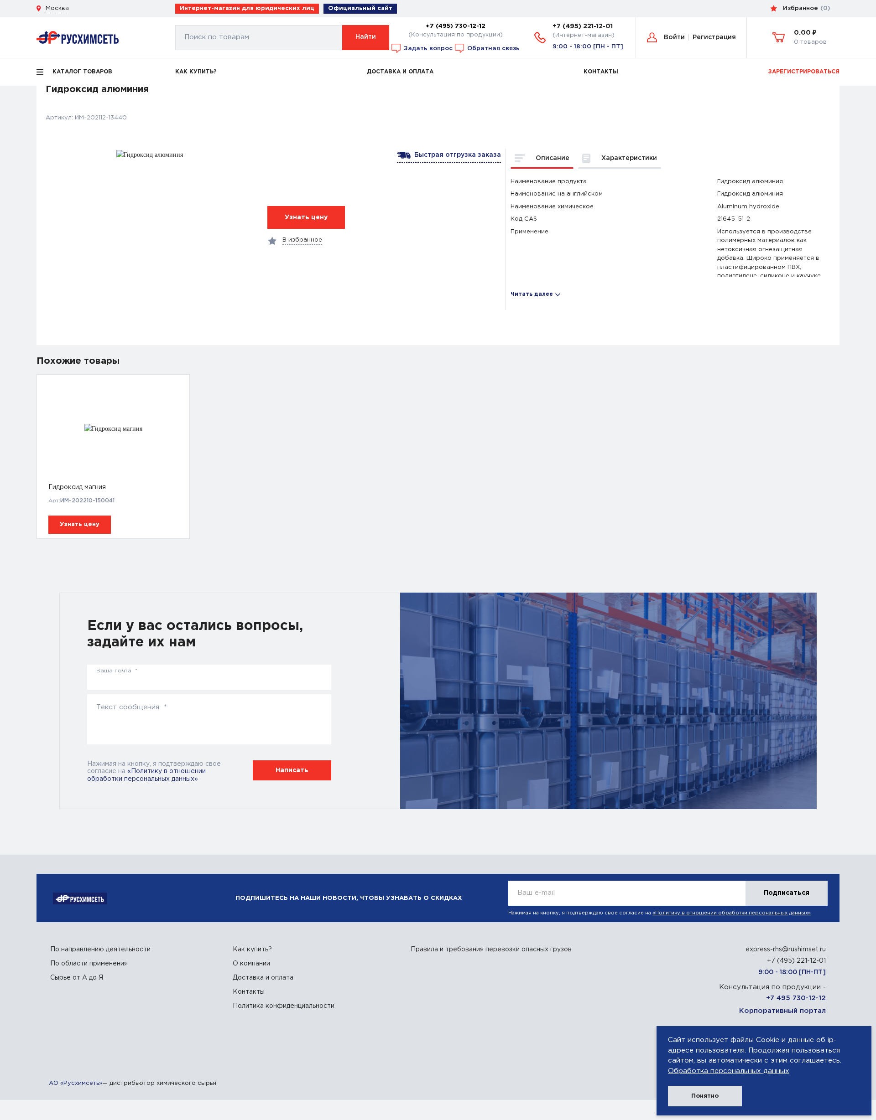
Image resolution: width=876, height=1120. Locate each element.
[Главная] (77, 37)
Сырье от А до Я (76, 978)
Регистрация (714, 37)
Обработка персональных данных (728, 1071)
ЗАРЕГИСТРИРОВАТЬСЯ (804, 71)
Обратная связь (492, 48)
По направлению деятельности (100, 949)
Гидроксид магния (77, 487)
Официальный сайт (360, 8)
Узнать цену (79, 524)
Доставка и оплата (263, 978)
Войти (674, 37)
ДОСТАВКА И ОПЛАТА (400, 71)
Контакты (249, 992)
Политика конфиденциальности (283, 1006)
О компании (251, 963)
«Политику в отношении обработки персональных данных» (731, 913)
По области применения (89, 963)
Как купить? (252, 949)
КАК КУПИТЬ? (196, 71)
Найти (365, 37)
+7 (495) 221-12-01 (583, 26)
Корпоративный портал (782, 1011)
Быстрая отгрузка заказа (456, 155)
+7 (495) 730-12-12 (455, 26)
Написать (292, 770)
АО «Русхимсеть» (75, 1083)
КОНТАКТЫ (601, 71)
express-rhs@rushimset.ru (786, 949)
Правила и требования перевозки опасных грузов (491, 949)
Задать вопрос (427, 48)
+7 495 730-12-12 (796, 998)
